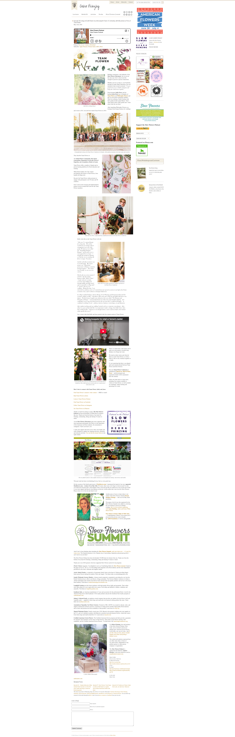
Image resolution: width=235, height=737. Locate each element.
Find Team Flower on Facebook (82, 402)
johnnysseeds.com (84, 602)
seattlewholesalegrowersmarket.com (98, 582)
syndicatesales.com (78, 595)
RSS (98, 46)
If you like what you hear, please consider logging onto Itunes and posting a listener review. (120, 633)
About (117, 2)
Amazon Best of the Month (156, 185)
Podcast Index (92, 46)
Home (112, 2)
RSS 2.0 (90, 695)
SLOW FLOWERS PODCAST (155, 38)
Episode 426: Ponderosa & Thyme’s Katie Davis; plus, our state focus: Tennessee (121, 685)
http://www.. (115, 662)
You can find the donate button (94, 433)
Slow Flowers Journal (113, 14)
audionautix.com (78, 678)
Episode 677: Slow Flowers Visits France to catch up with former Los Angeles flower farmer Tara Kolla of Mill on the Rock (102, 687)
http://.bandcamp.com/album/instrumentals (120, 668)
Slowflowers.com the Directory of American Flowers (110, 693)
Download (92, 45)
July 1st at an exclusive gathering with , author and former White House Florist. (118, 508)
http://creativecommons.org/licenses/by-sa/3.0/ (120, 671)
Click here (156, 42)
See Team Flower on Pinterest (81, 408)
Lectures (76, 14)
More (101, 46)
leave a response (102, 695)
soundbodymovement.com (116, 654)
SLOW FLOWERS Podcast (92, 693)
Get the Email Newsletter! (143, 2)
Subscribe (123, 2)
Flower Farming (124, 691)
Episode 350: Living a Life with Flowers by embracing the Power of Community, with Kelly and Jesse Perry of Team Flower (102, 21)
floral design (117, 691)
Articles (93, 14)
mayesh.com (108, 615)
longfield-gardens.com (92, 589)
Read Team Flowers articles (81, 396)
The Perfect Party (153, 168)
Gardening (76, 693)
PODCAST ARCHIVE (153, 47)
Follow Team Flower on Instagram (83, 405)
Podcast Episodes (82, 693)
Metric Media (113, 735)
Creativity (112, 691)
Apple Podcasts (83, 46)
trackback (110, 695)
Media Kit (85, 14)
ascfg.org (116, 608)
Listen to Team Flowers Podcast (82, 399)
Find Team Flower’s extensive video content (85, 392)
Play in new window (83, 45)
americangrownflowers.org (121, 621)
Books (101, 14)
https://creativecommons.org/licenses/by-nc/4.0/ (120, 663)
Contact (131, 2)
